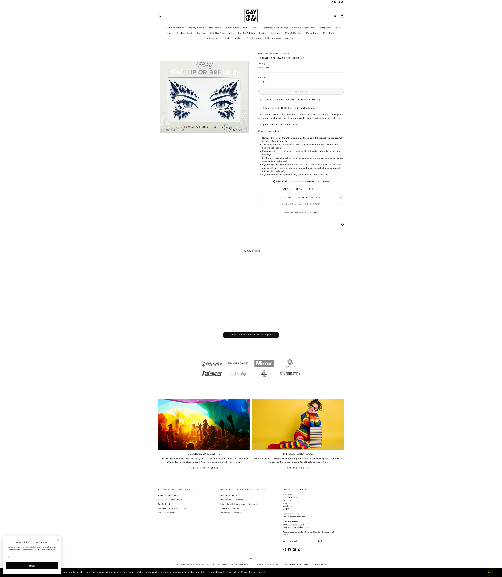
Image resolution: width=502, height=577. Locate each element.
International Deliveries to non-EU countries (239, 504)
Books (256, 27)
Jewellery (202, 33)
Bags (246, 27)
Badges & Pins (232, 27)
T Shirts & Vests (273, 38)
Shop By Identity (196, 27)
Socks (227, 38)
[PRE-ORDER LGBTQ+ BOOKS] (298, 424)
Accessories (215, 27)
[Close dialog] (58, 539)
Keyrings (263, 33)
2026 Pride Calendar (173, 27)
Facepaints (325, 27)
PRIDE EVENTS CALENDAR (204, 468)
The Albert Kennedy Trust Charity (172, 508)
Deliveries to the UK (229, 495)
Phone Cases (312, 33)
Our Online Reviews (166, 512)
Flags (169, 33)
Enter (32, 565)
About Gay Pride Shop (168, 495)
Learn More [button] (262, 572)
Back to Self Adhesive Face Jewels (253, 335)
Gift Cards (290, 38)
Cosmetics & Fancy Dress (275, 27)
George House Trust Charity (170, 499)
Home (260, 53)
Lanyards (276, 33)
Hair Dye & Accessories (222, 33)
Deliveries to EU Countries (231, 499)
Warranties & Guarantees (231, 512)
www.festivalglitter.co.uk (293, 524)
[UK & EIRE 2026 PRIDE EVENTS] (204, 424)
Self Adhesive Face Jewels (276, 53)
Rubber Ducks (213, 38)
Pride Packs (329, 33)
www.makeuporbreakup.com (295, 527)
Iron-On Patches (246, 33)
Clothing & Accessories (304, 27)
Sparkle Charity (164, 504)
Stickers (238, 38)
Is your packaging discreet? (301, 204)
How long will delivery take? (301, 197)
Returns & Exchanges (229, 508)
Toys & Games (253, 38)
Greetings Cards (184, 33)
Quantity (264, 77)
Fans (337, 27)
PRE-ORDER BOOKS (298, 468)
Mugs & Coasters (293, 33)
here (304, 516)
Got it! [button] (489, 572)
